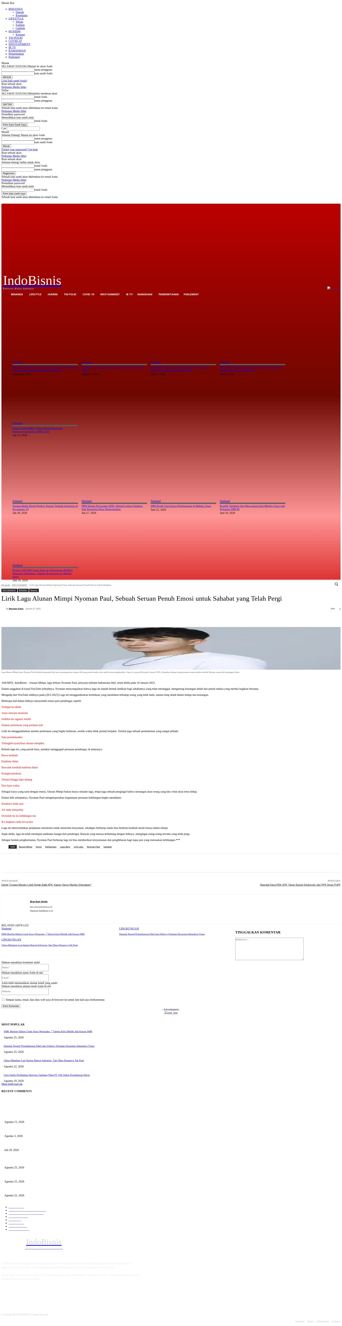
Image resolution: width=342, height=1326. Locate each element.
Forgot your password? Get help (19, 149)
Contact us (336, 1321)
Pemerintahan (16, 53)
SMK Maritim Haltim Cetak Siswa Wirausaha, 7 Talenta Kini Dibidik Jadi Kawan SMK (43, 934)
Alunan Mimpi (25, 846)
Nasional (17, 362)
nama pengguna (43, 69)
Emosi (39, 846)
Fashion (20, 25)
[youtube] (43, 916)
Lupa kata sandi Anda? (14, 80)
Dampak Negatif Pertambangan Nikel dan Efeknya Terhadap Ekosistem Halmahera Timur (162, 934)
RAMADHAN (17, 50)
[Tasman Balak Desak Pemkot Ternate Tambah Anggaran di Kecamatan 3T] (45, 466)
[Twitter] (329, 201)
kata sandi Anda (43, 73)
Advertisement (323, 1321)
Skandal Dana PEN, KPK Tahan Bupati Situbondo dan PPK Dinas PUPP (300, 884)
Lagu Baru (65, 846)
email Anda (40, 96)
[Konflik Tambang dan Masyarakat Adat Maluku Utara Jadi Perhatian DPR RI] (252, 466)
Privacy (310, 1321)
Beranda (5, 585)
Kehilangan (50, 846)
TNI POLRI (15, 37)
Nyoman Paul (93, 846)
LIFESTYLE (16, 18)
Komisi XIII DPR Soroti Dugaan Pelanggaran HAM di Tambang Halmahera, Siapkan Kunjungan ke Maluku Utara (42, 573)
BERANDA (16, 8)
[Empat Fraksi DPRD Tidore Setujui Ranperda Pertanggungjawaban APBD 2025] (45, 388)
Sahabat (107, 846)
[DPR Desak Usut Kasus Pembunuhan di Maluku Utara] (183, 466)
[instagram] (31, 916)
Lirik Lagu (78, 846)
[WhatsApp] (75, 617)
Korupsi (20, 34)
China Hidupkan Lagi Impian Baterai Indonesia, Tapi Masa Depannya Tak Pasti (39, 945)
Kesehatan (21, 15)
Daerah (20, 12)
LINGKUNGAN (129, 928)
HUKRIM (14, 31)
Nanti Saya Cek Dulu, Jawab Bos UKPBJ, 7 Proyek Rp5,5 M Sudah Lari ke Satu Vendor (49, 1144)
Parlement (14, 57)
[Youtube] (338, 201)
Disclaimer (299, 1321)
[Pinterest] (62, 617)
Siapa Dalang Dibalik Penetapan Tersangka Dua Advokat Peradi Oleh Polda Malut (45, 1116)
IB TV (12, 47)
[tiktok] (37, 916)
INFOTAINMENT (19, 44)
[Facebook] (319, 201)
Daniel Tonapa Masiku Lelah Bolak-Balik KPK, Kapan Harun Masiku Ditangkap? (46, 884)
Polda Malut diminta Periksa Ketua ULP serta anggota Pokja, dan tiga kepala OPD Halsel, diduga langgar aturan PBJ (63, 1130)
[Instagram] (324, 201)
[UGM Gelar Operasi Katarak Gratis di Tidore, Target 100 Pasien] (114, 327)
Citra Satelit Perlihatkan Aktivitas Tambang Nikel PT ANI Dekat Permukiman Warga (47, 1075)
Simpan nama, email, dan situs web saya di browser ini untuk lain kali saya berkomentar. (55, 999)
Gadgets (20, 28)
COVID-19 (15, 41)
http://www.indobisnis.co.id (41, 907)
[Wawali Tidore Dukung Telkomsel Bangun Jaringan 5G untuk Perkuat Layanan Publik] (252, 327)
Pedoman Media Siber (13, 87)
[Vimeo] (333, 201)
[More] (88, 618)
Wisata (19, 21)
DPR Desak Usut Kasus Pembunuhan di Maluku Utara (181, 506)
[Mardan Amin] (3, 608)
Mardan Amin (16, 608)
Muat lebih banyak (11, 1084)
